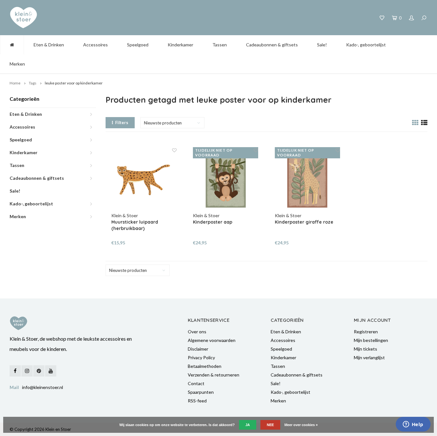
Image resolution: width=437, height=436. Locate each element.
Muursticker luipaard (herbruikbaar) (134, 225)
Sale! (322, 44)
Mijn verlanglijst (369, 357)
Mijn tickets (365, 349)
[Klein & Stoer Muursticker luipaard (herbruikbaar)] (144, 179)
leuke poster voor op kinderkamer (74, 83)
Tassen (219, 44)
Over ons (197, 331)
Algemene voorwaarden (211, 340)
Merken (17, 64)
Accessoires (95, 44)
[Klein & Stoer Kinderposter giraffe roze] (307, 179)
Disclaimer (198, 349)
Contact (196, 383)
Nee (270, 425)
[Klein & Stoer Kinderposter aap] (225, 179)
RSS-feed (197, 400)
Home (15, 83)
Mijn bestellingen (371, 340)
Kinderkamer (180, 44)
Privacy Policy (201, 357)
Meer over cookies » (301, 425)
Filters (121, 122)
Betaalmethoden (204, 366)
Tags (32, 83)
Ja (247, 425)
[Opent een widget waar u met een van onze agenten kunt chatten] (413, 425)
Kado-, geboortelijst (366, 44)
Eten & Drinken (49, 44)
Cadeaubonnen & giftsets (272, 44)
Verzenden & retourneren (213, 374)
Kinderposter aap (212, 222)
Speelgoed (137, 44)
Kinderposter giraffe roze (304, 222)
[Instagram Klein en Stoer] (27, 371)
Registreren (366, 331)
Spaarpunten (201, 392)
